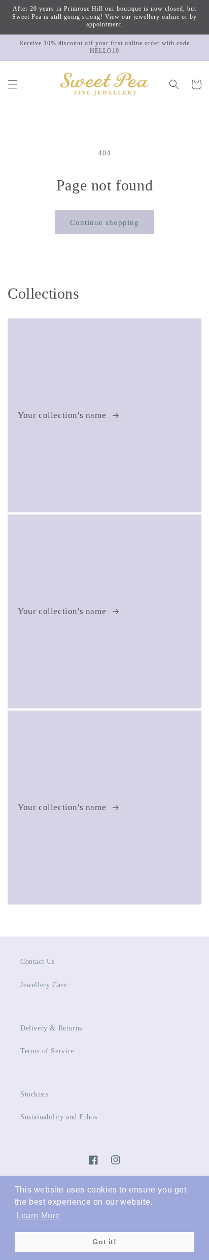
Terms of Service (47, 1051)
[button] (13, 84)
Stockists (34, 1094)
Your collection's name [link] (63, 415)
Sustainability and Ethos (58, 1117)
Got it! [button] (104, 1242)
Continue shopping (104, 222)
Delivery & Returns (51, 1028)
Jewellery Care (43, 985)
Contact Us (37, 961)
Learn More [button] (38, 1215)
